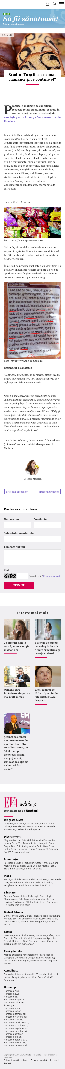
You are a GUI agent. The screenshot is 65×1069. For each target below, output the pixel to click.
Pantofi (13, 882)
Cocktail (28, 938)
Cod (6, 570)
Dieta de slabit (49, 918)
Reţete (8, 931)
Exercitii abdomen (22, 918)
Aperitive (51, 938)
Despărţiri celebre (21, 977)
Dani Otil (16, 846)
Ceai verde (52, 902)
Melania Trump (26, 848)
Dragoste (8, 823)
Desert (7, 941)
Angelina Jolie (41, 843)
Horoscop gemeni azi (15, 1013)
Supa (57, 935)
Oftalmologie (32, 902)
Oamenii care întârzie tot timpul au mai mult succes (17, 693)
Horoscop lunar (12, 1008)
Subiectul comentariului (19, 533)
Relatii (43, 823)
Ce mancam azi (26, 943)
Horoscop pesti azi (13, 1033)
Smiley (24, 846)
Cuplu (51, 823)
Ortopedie (13, 904)
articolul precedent (17, 491)
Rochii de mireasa (38, 879)
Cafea (50, 935)
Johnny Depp (11, 843)
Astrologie (9, 1005)
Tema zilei (41, 974)
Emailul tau (41, 519)
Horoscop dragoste (14, 999)
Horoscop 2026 (12, 990)
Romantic (19, 823)
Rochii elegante (26, 882)
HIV (5, 904)
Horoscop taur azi (13, 1019)
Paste (17, 935)
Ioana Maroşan (34, 478)
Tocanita (18, 938)
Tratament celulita (13, 868)
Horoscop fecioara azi (15, 1016)
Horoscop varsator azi (15, 1031)
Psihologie (33, 896)
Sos (37, 935)
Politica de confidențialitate (16, 1060)
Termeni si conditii (39, 1060)
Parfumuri (29, 862)
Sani (55, 862)
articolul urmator (49, 491)
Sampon (21, 865)
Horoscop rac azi (12, 1010)
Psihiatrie (25, 904)
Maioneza (17, 941)
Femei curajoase (48, 960)
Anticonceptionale (39, 898)
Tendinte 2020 (42, 885)
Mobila (49, 954)
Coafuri (39, 862)
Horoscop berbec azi (15, 1042)
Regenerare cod (51, 576)
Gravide (34, 960)
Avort (43, 902)
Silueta (24, 921)
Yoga (45, 915)
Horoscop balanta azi (15, 1039)
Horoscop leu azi (12, 1036)
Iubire (7, 826)
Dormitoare (21, 957)
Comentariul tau (14, 547)
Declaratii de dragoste (28, 829)
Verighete (9, 885)
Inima (24, 896)
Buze (29, 865)
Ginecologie (46, 896)
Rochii (11, 862)
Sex (24, 826)
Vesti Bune (37, 977)
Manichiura (10, 865)
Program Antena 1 (21, 852)
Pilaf (25, 941)
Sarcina (8, 896)
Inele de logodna (44, 882)
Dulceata (8, 938)
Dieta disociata (12, 921)
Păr (5, 862)
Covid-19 (48, 977)
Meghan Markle (12, 840)
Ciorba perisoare (37, 941)
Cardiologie (19, 902)
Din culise (9, 974)
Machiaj (48, 862)
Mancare (8, 935)
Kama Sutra (33, 826)
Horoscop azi (11, 996)
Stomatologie (11, 898)
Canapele (9, 957)
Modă (7, 876)
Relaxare (37, 915)
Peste (31, 935)
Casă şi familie (13, 951)
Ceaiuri (16, 896)
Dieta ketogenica (37, 921)
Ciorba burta (10, 943)
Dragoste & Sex (13, 820)
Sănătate (9, 892)
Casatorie (16, 826)
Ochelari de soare (24, 885)
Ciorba (24, 935)
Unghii (19, 862)
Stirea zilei (29, 974)
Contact (7, 1063)
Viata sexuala (32, 823)
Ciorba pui (52, 941)
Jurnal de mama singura (17, 960)
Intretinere (54, 915)
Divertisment (12, 836)
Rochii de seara (19, 879)
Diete (6, 915)
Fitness (14, 915)
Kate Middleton (29, 840)
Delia (39, 846)
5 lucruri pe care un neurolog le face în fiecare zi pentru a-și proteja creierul (47, 648)
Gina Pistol (48, 846)
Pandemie (9, 980)
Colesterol (24, 898)
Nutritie (37, 918)
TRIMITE (19, 585)
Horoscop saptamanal (15, 1045)
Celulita (37, 865)
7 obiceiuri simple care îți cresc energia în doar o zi (16, 646)
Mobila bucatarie (13, 954)
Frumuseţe (11, 859)
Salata (43, 935)
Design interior (36, 957)
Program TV (42, 848)
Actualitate (11, 970)
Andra (32, 846)
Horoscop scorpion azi (15, 1025)
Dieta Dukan (25, 915)
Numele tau (11, 519)
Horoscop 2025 (12, 993)
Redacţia (53, 1060)
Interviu (19, 974)
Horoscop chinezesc (14, 1002)
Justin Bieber (11, 848)
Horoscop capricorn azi (16, 1022)
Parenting (49, 957)
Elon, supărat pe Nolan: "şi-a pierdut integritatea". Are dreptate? (47, 695)
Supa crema (39, 938)
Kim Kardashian (47, 840)
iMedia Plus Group (33, 1054)
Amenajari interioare (34, 954)
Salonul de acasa (33, 868)
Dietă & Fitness (13, 912)
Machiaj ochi (48, 865)
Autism (7, 963)
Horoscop (10, 987)
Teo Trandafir (25, 843)
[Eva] (10, 3)
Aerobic (8, 918)
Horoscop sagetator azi (16, 1028)
